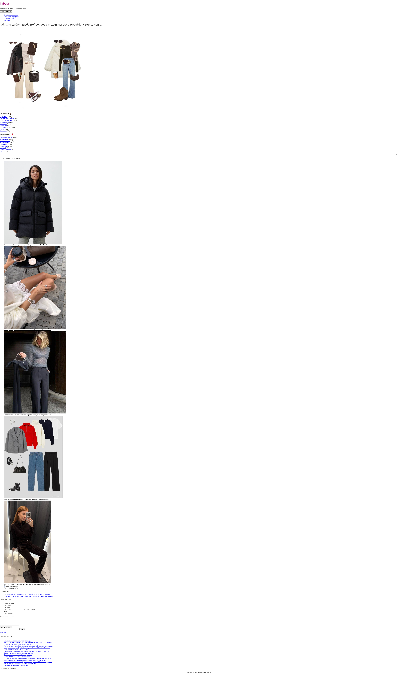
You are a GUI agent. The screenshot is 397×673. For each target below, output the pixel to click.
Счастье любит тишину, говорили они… (16, 649)
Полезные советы (9, 18)
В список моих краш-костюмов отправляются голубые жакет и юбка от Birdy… (28, 651)
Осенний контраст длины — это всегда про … (18, 656)
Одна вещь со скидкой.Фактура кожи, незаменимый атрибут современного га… (28, 596)
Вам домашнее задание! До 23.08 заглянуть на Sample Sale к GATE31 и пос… (27, 648)
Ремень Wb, (3, 126)
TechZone (3, 633)
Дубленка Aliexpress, (6, 137)
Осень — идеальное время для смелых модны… (18, 653)
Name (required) (9, 603)
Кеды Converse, (4, 143)
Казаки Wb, (3, 124)
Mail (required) (8, 607)
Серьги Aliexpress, (5, 150)
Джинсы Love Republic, (7, 119)
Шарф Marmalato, (5, 127)
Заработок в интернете (11, 15)
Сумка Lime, (3, 144)
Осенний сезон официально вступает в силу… (18, 644)
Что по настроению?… (11, 588)
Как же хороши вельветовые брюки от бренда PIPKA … (20, 664)
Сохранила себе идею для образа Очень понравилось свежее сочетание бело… (28, 658)
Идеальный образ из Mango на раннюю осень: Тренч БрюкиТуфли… (25, 660)
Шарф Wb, (3, 148)
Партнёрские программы (11, 17)
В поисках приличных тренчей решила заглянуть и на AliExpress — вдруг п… (28, 662)
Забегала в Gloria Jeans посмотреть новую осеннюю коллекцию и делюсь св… (27, 584)
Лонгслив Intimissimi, (7, 120)
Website (6, 611)
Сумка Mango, (4, 122)
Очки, (2, 129)
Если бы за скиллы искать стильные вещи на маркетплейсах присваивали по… (28, 500)
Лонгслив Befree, (5, 141)
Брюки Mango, (4, 139)
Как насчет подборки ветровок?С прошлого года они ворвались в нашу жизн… (28, 642)
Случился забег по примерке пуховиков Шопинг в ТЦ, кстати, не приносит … (28, 594)
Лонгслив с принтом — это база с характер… (18, 655)
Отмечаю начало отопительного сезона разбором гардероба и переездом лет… (28, 415)
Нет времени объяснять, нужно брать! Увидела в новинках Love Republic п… (27, 245)
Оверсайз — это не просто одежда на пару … (17, 641)
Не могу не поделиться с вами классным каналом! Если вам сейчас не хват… (27, 330)
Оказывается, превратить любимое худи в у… (18, 665)
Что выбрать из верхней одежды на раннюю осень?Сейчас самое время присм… (28, 646)
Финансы (7, 20)
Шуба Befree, (4, 117)
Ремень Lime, (4, 146)
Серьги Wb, (3, 131)
